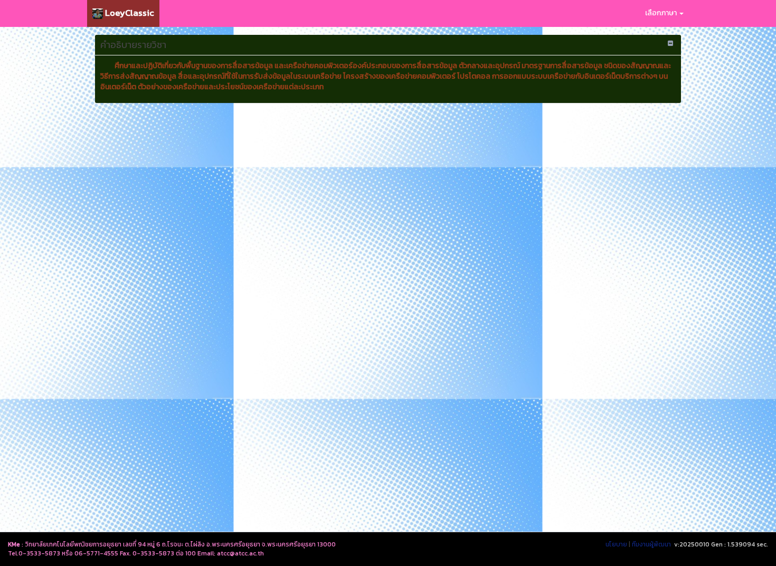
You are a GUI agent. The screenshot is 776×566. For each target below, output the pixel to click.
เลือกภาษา (661, 12)
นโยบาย (616, 544)
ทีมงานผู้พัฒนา (651, 544)
